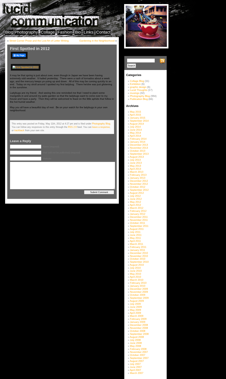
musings (134, 93)
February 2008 (138, 349)
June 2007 (136, 367)
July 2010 (135, 267)
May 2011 (135, 238)
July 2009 (135, 303)
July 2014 (135, 126)
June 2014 (136, 129)
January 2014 (137, 141)
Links (88, 32)
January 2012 (137, 213)
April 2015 (135, 114)
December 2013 (139, 144)
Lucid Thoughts (138, 90)
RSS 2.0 (72, 127)
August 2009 (137, 300)
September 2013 (139, 153)
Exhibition (135, 84)
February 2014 (138, 138)
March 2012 (136, 207)
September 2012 (139, 189)
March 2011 (136, 244)
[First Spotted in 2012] (26, 67)
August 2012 (137, 192)
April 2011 (135, 241)
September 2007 (139, 358)
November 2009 (139, 291)
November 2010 (139, 256)
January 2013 (137, 177)
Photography (26, 32)
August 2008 (137, 337)
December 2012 (139, 180)
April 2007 (135, 370)
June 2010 (136, 270)
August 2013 (137, 156)
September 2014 (139, 120)
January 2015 (137, 117)
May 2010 (135, 273)
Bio (78, 32)
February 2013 (138, 174)
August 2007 (137, 361)
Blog (9, 32)
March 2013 (136, 171)
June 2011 (136, 235)
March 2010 (136, 279)
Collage (48, 32)
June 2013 (136, 162)
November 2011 (139, 219)
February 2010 (138, 282)
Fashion (65, 32)
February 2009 (138, 318)
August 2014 (137, 123)
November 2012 (139, 183)
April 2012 (135, 204)
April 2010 (135, 276)
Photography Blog (101, 123)
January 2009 (137, 321)
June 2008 (136, 343)
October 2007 (137, 355)
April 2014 (135, 135)
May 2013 (135, 165)
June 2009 (136, 306)
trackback (19, 130)
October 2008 (137, 331)
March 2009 (136, 315)
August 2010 (137, 264)
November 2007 (139, 352)
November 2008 (139, 327)
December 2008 (139, 324)
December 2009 (139, 288)
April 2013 (135, 168)
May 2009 (135, 309)
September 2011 (139, 226)
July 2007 (135, 364)
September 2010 (139, 261)
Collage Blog (137, 81)
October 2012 (137, 186)
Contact (103, 32)
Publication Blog (139, 99)
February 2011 (138, 247)
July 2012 (135, 195)
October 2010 (137, 258)
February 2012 (138, 210)
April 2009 (135, 312)
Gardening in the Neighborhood (97, 40)
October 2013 (137, 150)
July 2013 (135, 159)
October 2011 (137, 222)
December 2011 (139, 216)
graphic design (138, 87)
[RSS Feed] (162, 61)
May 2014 (135, 132)
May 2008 (135, 346)
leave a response (101, 127)
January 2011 (137, 250)
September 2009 (139, 297)
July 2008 (135, 340)
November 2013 (139, 147)
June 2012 (136, 198)
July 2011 (135, 232)
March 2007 (136, 373)
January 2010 (137, 285)
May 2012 (135, 201)
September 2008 (139, 334)
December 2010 (139, 253)
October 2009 (137, 294)
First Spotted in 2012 (30, 48)
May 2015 (135, 111)
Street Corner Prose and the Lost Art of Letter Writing (39, 40)
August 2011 (137, 229)
